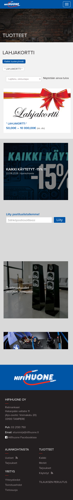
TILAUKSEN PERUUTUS (53, 482)
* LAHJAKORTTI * (13, 68)
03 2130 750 (18, 427)
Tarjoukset (11, 463)
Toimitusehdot (13, 485)
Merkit (43, 463)
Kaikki (42, 458)
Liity (60, 220)
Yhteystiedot (12, 480)
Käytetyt (44, 473)
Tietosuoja (11, 490)
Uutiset (9, 458)
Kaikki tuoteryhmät (14, 61)
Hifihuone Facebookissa (21, 437)
